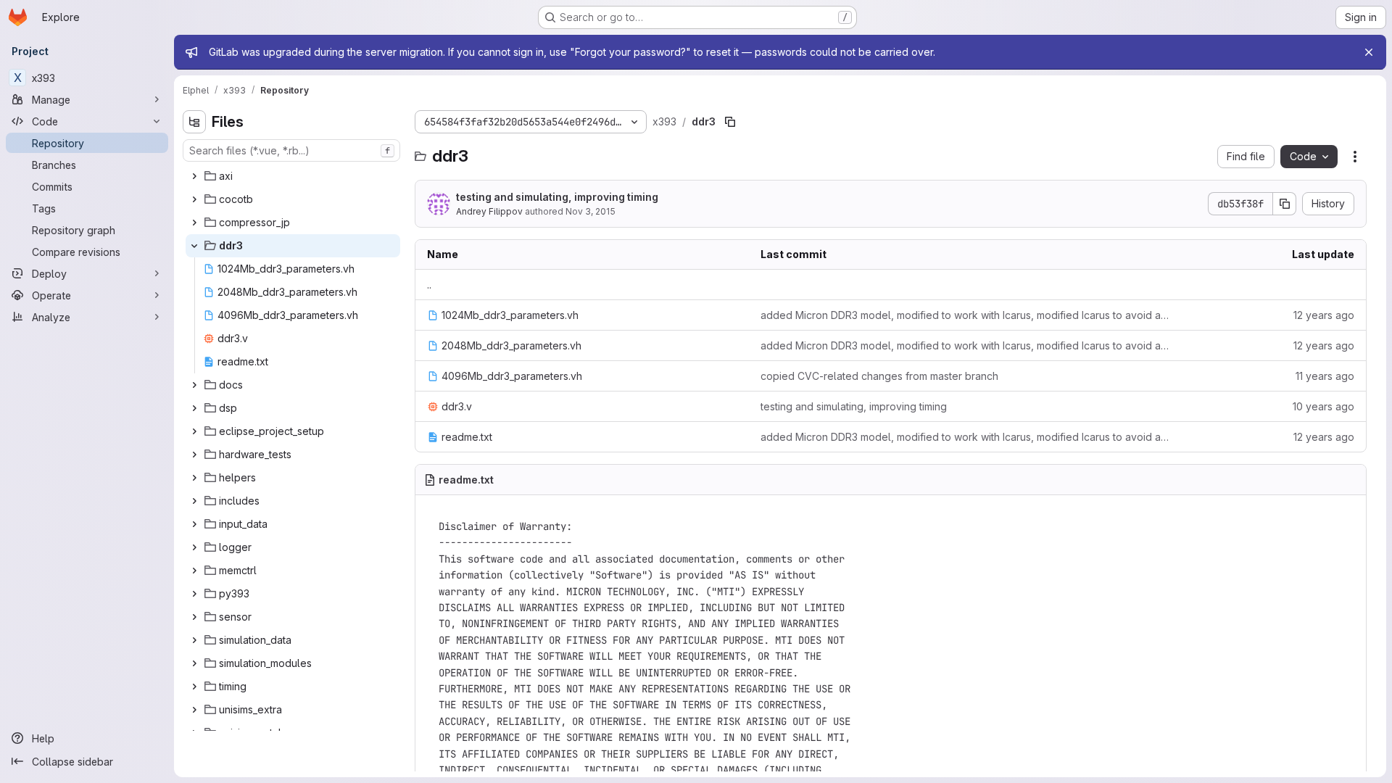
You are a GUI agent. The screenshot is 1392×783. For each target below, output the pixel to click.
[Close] (1369, 52)
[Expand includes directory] (194, 501)
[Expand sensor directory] (194, 617)
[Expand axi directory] (194, 176)
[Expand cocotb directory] (194, 199)
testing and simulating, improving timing (557, 197)
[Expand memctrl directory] (194, 570)
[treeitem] (293, 176)
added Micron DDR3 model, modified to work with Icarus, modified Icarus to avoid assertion (966, 315)
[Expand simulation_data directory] (194, 640)
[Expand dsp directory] (194, 408)
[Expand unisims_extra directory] (194, 709)
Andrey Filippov (489, 211)
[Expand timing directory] (194, 686)
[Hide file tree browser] (194, 121)
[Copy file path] (730, 121)
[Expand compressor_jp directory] (194, 222)
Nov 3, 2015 (591, 211)
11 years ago (1325, 376)
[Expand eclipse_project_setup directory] (194, 431)
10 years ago (1323, 406)
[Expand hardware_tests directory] (194, 454)
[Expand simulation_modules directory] (194, 663)
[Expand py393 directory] (194, 593)
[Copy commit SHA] (1284, 203)
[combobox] (291, 150)
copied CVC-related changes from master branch (879, 376)
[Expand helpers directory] (194, 477)
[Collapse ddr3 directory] (194, 245)
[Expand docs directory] (194, 385)
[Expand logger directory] (194, 547)
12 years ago (1323, 315)
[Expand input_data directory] (194, 524)
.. (429, 284)
